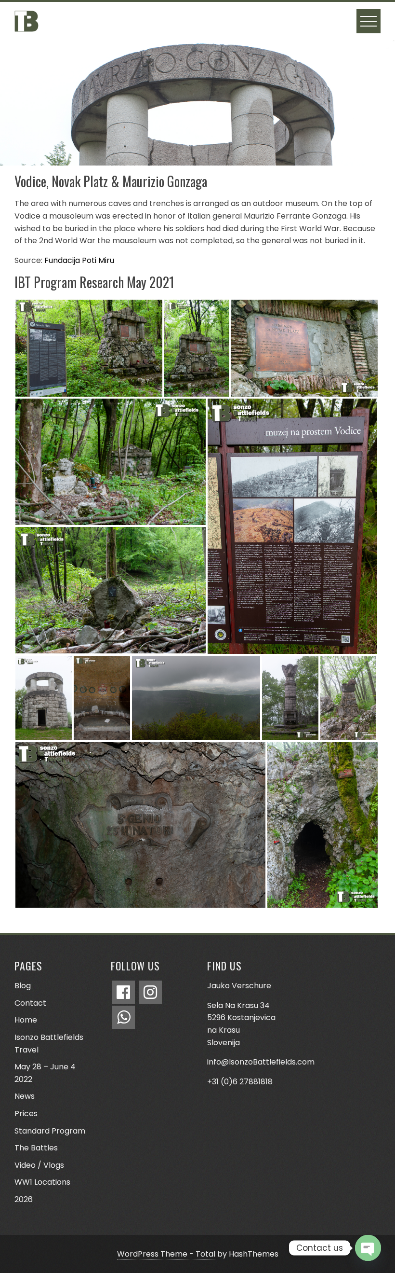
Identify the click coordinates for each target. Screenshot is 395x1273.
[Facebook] (123, 992)
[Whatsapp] (123, 1017)
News (24, 1096)
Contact (30, 1003)
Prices (26, 1113)
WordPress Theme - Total (166, 1253)
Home (25, 1019)
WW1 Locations (42, 1182)
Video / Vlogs (39, 1165)
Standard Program (49, 1130)
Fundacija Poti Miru (79, 260)
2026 (23, 1199)
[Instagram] (150, 992)
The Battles (36, 1147)
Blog (22, 985)
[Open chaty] (368, 1248)
